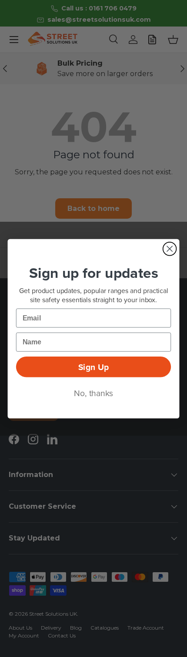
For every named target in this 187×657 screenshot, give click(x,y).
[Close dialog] (170, 248)
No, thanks (93, 393)
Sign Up (93, 366)
